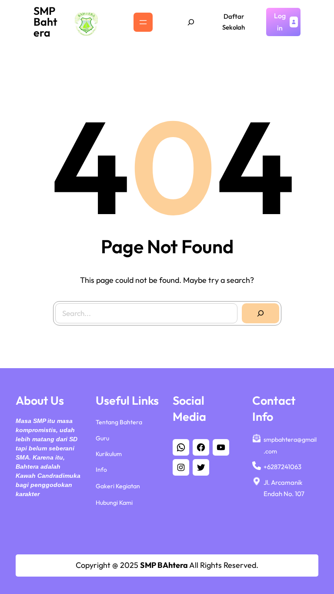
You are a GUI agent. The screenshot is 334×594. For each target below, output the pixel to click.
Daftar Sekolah (233, 22)
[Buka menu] (143, 22)
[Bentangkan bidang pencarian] (191, 22)
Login (280, 21)
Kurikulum (109, 454)
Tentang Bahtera (119, 422)
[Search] (260, 313)
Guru (102, 438)
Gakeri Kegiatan (118, 486)
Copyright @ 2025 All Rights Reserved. (167, 565)
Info (101, 469)
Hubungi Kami (114, 503)
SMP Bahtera (45, 22)
